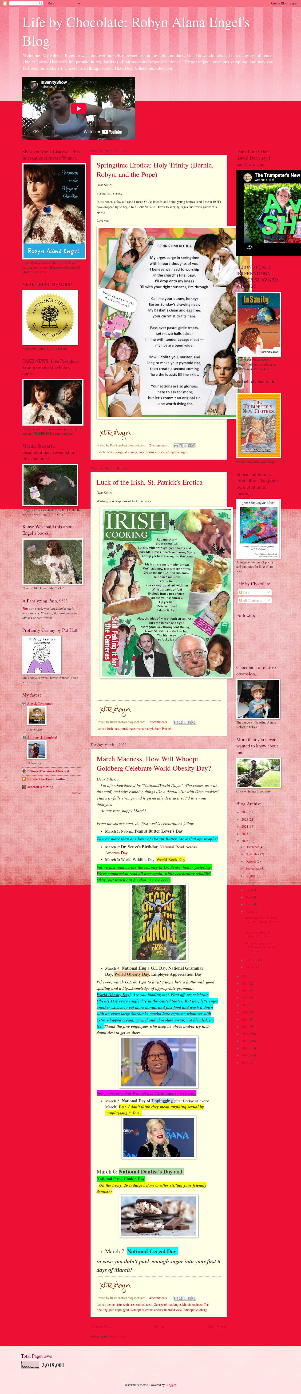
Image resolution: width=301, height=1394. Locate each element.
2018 (245, 997)
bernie (111, 452)
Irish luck (113, 728)
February (252, 960)
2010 (245, 1055)
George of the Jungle (167, 1304)
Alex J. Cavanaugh (40, 703)
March (250, 911)
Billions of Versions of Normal (48, 771)
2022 (245, 841)
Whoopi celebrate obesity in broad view (156, 1309)
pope (142, 452)
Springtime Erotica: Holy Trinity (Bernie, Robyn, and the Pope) (155, 169)
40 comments (158, 1297)
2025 (245, 819)
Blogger (171, 1385)
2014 (245, 1026)
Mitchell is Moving (40, 787)
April (249, 904)
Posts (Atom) (117, 1336)
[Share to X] (184, 445)
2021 (245, 976)
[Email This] (176, 445)
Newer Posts (102, 1326)
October (251, 861)
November (253, 854)
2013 (245, 1034)
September (253, 868)
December (253, 847)
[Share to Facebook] (189, 445)
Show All (76, 792)
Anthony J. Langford (42, 737)
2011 (245, 1048)
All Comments (252, 600)
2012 (245, 1041)
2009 (245, 1062)
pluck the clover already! (137, 728)
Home (159, 1326)
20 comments (158, 722)
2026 (245, 812)
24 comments (158, 445)
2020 (245, 983)
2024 (245, 826)
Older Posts (216, 1326)
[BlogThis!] (180, 445)
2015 (245, 1019)
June (249, 890)
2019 (245, 990)
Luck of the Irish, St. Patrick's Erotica (149, 482)
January (251, 967)
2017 (245, 1005)
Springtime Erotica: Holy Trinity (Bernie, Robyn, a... (261, 921)
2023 (245, 833)
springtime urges (176, 452)
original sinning (126, 452)
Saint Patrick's (163, 728)
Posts (246, 592)
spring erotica (155, 452)
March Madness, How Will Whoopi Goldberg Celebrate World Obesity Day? (154, 763)
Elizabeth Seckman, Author (46, 779)
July (249, 883)
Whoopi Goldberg (195, 1309)
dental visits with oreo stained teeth (129, 1304)
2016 (245, 1012)
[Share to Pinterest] (193, 445)
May (249, 897)
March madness (192, 1304)
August (251, 875)
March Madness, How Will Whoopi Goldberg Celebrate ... (261, 947)
